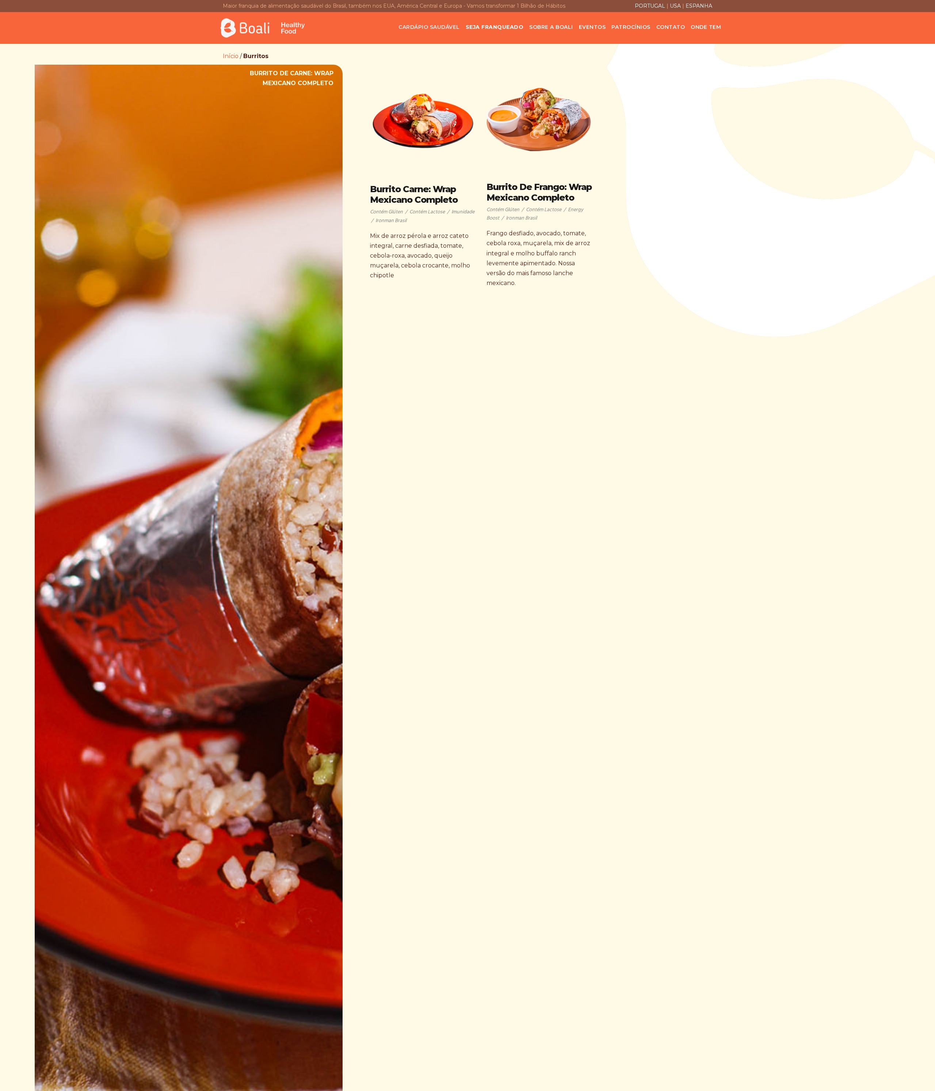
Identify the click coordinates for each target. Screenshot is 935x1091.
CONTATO (670, 27)
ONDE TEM (706, 27)
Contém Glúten (386, 212)
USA (675, 6)
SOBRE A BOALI (551, 27)
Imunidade (462, 212)
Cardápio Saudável (429, 27)
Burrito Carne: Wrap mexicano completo (414, 194)
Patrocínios (630, 27)
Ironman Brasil (391, 221)
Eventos (592, 27)
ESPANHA (699, 6)
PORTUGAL (651, 6)
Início (230, 56)
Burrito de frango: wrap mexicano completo (539, 192)
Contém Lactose (427, 212)
